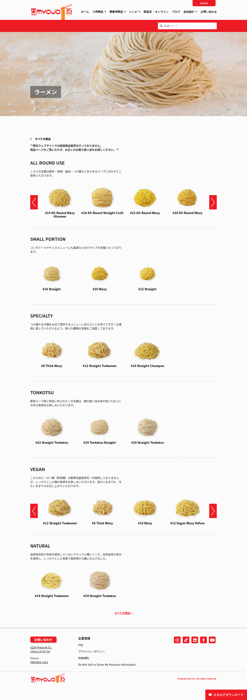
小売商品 (98, 11)
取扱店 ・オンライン (156, 11)
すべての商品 (42, 139)
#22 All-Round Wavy (145, 213)
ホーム (85, 11)
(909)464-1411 (39, 662)
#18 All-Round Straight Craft (102, 213)
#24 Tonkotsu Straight (99, 442)
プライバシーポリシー (91, 651)
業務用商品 (116, 11)
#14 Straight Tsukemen (52, 595)
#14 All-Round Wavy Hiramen (60, 215)
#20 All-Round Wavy (187, 213)
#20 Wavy (100, 289)
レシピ (133, 11)
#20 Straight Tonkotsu (147, 442)
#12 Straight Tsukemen (100, 365)
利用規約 (83, 658)
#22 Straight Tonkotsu (51, 442)
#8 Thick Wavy (51, 365)
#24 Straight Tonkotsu (99, 595)
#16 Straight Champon (147, 365)
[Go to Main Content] (123, 104)
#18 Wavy (145, 523)
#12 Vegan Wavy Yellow (187, 523)
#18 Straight (52, 289)
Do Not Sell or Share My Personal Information (107, 664)
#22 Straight (147, 289)
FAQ (80, 645)
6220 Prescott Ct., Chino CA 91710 (41, 649)
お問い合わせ (209, 11)
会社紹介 (188, 11)
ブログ (176, 11)
